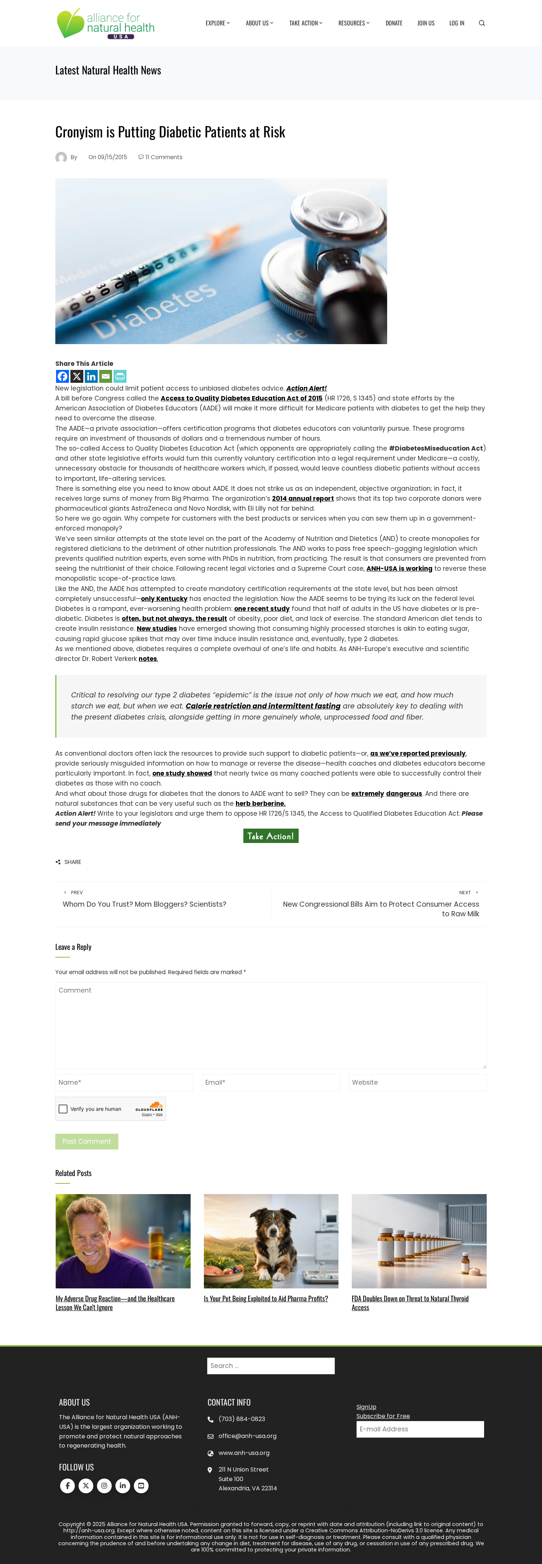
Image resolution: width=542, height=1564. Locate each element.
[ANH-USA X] (86, 1486)
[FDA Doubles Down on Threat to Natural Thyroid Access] (419, 1240)
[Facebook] (62, 376)
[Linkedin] (91, 376)
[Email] (105, 376)
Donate (394, 22)
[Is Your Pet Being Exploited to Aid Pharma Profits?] (271, 1240)
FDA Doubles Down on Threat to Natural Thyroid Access (410, 1302)
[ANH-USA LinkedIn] (122, 1486)
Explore (215, 22)
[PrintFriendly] (120, 376)
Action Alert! (306, 388)
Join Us (426, 22)
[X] (76, 376)
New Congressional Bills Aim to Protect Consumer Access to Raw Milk (381, 904)
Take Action (303, 22)
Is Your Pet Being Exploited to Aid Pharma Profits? (266, 1298)
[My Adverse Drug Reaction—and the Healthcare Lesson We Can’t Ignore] (123, 1240)
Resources (351, 22)
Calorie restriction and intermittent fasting (263, 706)
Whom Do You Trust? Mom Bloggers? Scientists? (144, 899)
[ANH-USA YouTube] (141, 1486)
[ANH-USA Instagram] (104, 1486)
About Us (257, 22)
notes (148, 658)
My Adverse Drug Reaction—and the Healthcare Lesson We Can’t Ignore (115, 1302)
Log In (456, 22)
